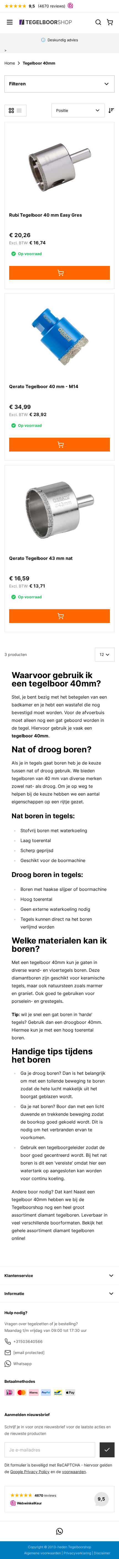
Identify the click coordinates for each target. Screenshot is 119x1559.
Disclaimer (102, 1553)
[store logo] (45, 22)
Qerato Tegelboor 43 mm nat (41, 558)
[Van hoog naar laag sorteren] (111, 110)
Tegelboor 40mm (39, 63)
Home (9, 63)
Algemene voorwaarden (42, 1553)
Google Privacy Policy (30, 1471)
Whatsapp (22, 1363)
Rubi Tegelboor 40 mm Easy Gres (45, 215)
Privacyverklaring (77, 1553)
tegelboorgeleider (65, 1147)
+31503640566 (28, 1341)
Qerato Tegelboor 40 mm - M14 (43, 386)
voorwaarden (74, 1471)
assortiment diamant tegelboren (60, 1230)
